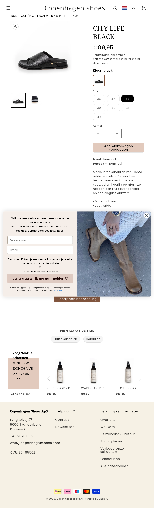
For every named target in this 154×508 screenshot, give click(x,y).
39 (101, 108)
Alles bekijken (21, 394)
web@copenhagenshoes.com (35, 443)
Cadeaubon (110, 459)
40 (115, 108)
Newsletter (64, 427)
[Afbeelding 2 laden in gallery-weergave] (35, 100)
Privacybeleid (111, 441)
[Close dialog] (147, 216)
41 (129, 108)
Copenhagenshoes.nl (69, 498)
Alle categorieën (114, 466)
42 (101, 117)
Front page (18, 16)
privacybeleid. (57, 291)
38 (127, 99)
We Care (107, 427)
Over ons (108, 420)
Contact (62, 420)
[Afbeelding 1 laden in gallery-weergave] (18, 100)
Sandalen (93, 339)
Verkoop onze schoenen (112, 450)
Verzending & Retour (117, 434)
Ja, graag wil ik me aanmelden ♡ (40, 278)
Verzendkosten (103, 59)
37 (115, 99)
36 (101, 99)
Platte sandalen (41, 16)
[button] (8, 8)
